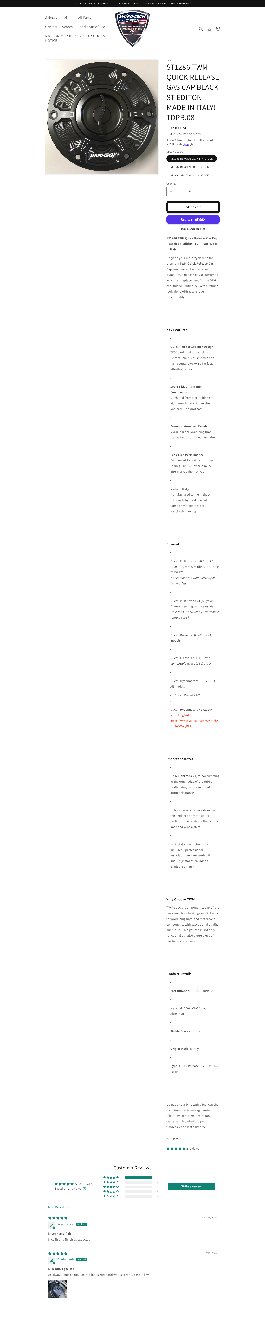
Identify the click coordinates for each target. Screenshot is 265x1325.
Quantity (171, 183)
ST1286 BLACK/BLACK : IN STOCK (191, 158)
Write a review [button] (191, 1186)
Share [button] (174, 1139)
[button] (59, 17)
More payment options (193, 228)
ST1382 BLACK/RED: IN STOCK (189, 167)
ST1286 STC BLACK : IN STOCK (189, 175)
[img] (58, 1218)
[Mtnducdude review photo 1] (57, 1289)
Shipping (171, 133)
